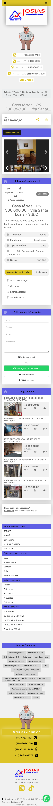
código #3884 (16, 661)
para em (26, 689)
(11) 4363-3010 (31, 61)
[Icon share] (21, 788)
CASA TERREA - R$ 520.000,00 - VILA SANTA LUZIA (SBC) (25, 481)
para (41, 657)
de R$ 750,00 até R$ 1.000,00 (26, 670)
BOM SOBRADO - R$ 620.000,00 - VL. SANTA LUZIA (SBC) (25, 419)
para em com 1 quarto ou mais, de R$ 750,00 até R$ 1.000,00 (26, 679)
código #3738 (36, 661)
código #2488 (31, 666)
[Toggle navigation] (46, 2)
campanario (9, 540)
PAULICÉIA (8, 548)
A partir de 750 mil (12, 629)
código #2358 (35, 653)
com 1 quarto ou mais (26, 674)
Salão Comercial (11, 575)
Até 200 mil (9, 611)
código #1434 (35, 693)
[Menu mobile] (5, 2)
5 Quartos (8, 602)
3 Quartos (8, 593)
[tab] (12, 132)
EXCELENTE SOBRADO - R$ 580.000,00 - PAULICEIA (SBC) (23, 440)
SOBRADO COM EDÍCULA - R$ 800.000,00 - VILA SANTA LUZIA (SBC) (24, 399)
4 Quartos (8, 598)
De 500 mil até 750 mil (14, 624)
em (36, 685)
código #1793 (16, 685)
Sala (6, 571)
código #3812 (21, 697)
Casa (8, 95)
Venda (16, 92)
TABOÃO (7, 531)
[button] (7, 152)
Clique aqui (9, 510)
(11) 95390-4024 (33, 67)
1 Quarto (8, 585)
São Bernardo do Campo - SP (34, 92)
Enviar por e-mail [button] (27, 357)
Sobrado (7, 566)
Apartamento (10, 562)
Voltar (46, 95)
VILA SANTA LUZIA (12, 544)
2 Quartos (8, 589)
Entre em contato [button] (27, 732)
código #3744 (16, 693)
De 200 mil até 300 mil (14, 616)
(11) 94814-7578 (36, 73)
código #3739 (12, 666)
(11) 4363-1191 (32, 55)
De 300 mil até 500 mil (14, 620)
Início (8, 92)
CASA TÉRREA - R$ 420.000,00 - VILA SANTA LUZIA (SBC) (25, 461)
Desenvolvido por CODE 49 (26, 805)
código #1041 (11, 657)
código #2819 (16, 653)
